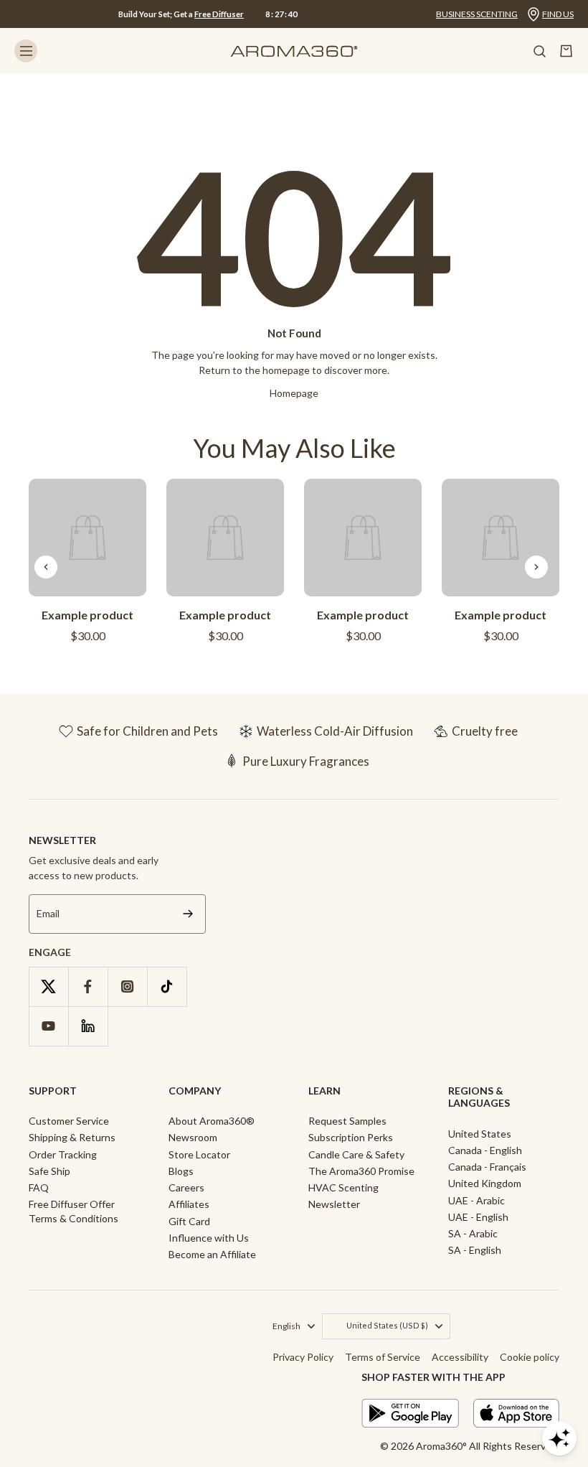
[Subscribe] (188, 914)
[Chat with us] (559, 1438)
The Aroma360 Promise (361, 1171)
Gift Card (189, 1221)
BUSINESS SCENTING (477, 14)
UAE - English (478, 1217)
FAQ (39, 1187)
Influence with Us (209, 1238)
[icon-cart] (566, 51)
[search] (539, 51)
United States (479, 1134)
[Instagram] (127, 986)
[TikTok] (166, 986)
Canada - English (485, 1150)
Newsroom (193, 1137)
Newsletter (334, 1204)
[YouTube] (48, 1026)
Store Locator (199, 1154)
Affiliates (189, 1204)
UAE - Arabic (476, 1200)
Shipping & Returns (72, 1137)
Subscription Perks (350, 1137)
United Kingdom (484, 1183)
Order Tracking (63, 1154)
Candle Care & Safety (356, 1154)
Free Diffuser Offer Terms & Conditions (73, 1211)
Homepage (294, 393)
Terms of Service (382, 1357)
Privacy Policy (302, 1357)
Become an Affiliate (212, 1254)
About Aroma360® (212, 1121)
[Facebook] (88, 986)
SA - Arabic (473, 1233)
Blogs (181, 1171)
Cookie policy (529, 1357)
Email (48, 914)
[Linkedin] (88, 1026)
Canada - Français (487, 1167)
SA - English (474, 1250)
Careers (186, 1187)
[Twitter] (48, 986)
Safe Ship (49, 1171)
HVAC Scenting (343, 1187)
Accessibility (460, 1357)
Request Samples (347, 1121)
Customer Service (69, 1121)
